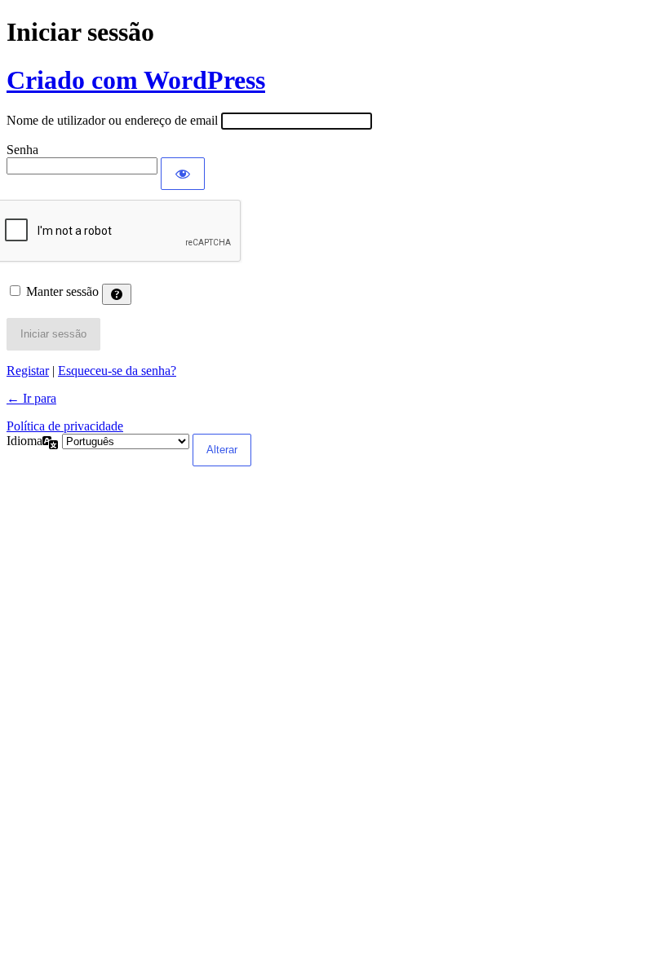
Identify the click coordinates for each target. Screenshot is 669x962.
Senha (22, 150)
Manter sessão (62, 291)
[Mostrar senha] (183, 173)
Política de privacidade (65, 426)
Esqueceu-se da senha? (117, 370)
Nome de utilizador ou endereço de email (112, 120)
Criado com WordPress (136, 80)
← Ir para (31, 398)
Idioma (24, 441)
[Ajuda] (116, 294)
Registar (28, 370)
